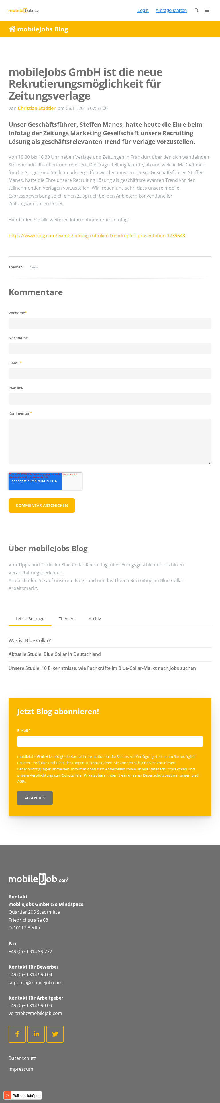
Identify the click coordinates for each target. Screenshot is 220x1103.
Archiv (95, 618)
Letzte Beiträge (30, 618)
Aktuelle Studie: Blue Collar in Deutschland (55, 654)
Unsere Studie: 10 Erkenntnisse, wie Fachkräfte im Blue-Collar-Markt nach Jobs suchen (102, 668)
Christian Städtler (37, 108)
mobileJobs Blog (42, 29)
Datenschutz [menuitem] (22, 1058)
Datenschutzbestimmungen (167, 775)
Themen (66, 618)
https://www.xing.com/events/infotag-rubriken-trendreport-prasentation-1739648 (97, 235)
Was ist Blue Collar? (30, 640)
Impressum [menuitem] (21, 1069)
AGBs (21, 781)
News (34, 267)
